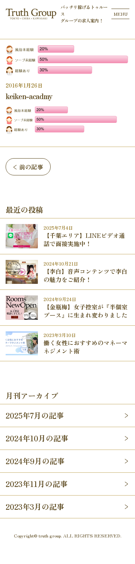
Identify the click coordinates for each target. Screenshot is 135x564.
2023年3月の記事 (35, 506)
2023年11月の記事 (37, 483)
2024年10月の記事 (37, 438)
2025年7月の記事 (35, 415)
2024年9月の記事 (35, 461)
